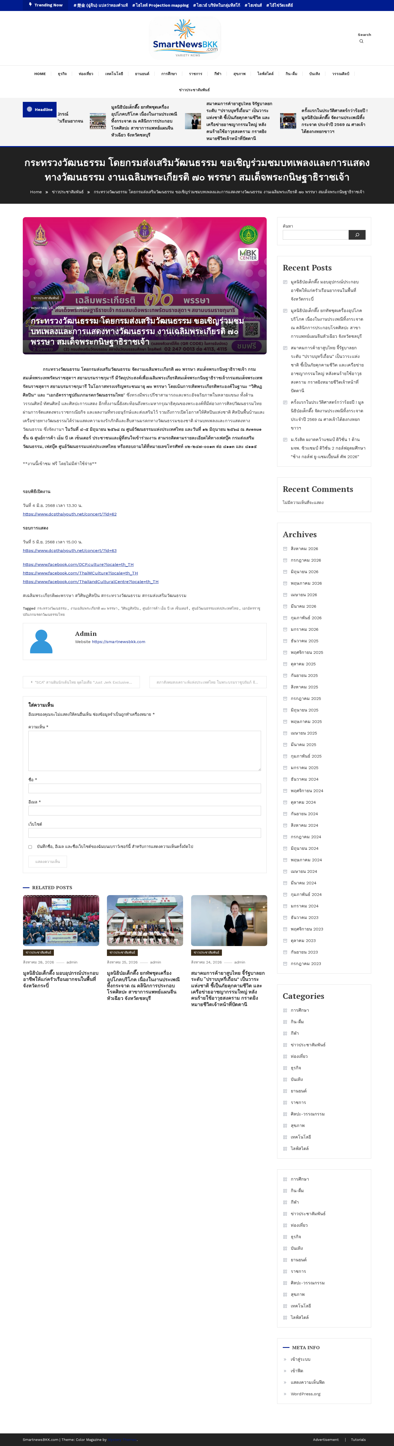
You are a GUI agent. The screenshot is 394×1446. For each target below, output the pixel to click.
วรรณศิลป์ (340, 74)
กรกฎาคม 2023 (306, 963)
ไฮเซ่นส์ (255, 5)
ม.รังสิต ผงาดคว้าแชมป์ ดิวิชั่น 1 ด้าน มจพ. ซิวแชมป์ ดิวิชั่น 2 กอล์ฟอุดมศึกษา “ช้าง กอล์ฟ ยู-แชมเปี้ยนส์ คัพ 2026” (328, 448)
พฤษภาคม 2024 (306, 859)
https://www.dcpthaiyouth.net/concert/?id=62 (70, 514)
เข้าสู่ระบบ (300, 1359)
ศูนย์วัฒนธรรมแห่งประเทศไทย (215, 608)
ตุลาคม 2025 (303, 663)
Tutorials (358, 1440)
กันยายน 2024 (304, 813)
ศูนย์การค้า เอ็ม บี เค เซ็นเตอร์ (165, 608)
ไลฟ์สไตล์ (266, 74)
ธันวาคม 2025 (304, 640)
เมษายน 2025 (304, 733)
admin (81, 308)
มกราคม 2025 (304, 767)
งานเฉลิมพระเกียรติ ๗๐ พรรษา (93, 608)
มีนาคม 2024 (304, 882)
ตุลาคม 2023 (303, 940)
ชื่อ (32, 779)
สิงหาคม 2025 (304, 686)
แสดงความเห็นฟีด (308, 1382)
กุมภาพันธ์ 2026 (306, 617)
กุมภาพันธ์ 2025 (306, 756)
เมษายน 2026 (304, 594)
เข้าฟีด (297, 1370)
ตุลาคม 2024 (303, 802)
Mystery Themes (122, 1440)
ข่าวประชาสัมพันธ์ (194, 90)
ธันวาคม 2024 (305, 779)
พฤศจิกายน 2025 (307, 652)
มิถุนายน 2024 (305, 848)
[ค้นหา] (357, 235)
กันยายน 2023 (304, 952)
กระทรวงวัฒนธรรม (52, 608)
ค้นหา (288, 226)
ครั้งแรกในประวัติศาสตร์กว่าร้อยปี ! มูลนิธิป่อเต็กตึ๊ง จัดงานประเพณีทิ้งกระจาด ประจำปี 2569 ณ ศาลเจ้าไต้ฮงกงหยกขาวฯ (317, 121)
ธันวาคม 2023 (304, 917)
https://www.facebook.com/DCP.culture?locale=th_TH (78, 564)
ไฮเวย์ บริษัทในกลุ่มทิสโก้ (218, 5)
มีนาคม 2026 (303, 606)
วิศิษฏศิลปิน (130, 608)
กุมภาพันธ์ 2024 (306, 894)
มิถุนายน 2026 (304, 571)
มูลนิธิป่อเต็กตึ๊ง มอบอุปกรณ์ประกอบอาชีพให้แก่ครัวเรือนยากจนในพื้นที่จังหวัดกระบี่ (60, 979)
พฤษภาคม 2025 (306, 721)
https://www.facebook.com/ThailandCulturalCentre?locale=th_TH (91, 581)
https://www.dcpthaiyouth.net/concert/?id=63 (70, 550)
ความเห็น (38, 727)
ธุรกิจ (62, 74)
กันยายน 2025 (304, 675)
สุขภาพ (239, 74)
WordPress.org (306, 1393)
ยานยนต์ (142, 74)
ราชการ (195, 74)
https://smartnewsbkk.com (118, 641)
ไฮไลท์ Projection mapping (162, 5)
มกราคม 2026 (304, 629)
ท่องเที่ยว (86, 74)
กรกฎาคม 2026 (306, 560)
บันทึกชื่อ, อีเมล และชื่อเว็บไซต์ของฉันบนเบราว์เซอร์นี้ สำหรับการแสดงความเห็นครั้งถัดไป (115, 846)
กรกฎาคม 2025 (306, 698)
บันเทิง (314, 74)
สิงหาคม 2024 (304, 825)
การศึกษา (169, 74)
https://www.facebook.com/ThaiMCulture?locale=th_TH (80, 573)
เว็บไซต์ (35, 824)
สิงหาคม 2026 (304, 548)
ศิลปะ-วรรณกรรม (308, 1114)
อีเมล (34, 802)
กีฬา (217, 74)
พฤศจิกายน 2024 (307, 790)
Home (40, 74)
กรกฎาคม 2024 (306, 836)
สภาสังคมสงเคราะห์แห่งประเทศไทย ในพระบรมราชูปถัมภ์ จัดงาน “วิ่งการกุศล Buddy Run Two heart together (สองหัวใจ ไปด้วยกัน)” (212, 682)
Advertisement (326, 1440)
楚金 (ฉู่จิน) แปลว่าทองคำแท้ (102, 5)
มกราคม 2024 (305, 906)
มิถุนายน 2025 (304, 710)
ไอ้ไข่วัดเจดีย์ (281, 5)
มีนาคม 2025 (303, 744)
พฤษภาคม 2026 (306, 583)
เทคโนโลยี (114, 74)
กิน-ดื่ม (291, 74)
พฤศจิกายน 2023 (307, 929)
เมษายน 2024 (304, 871)
